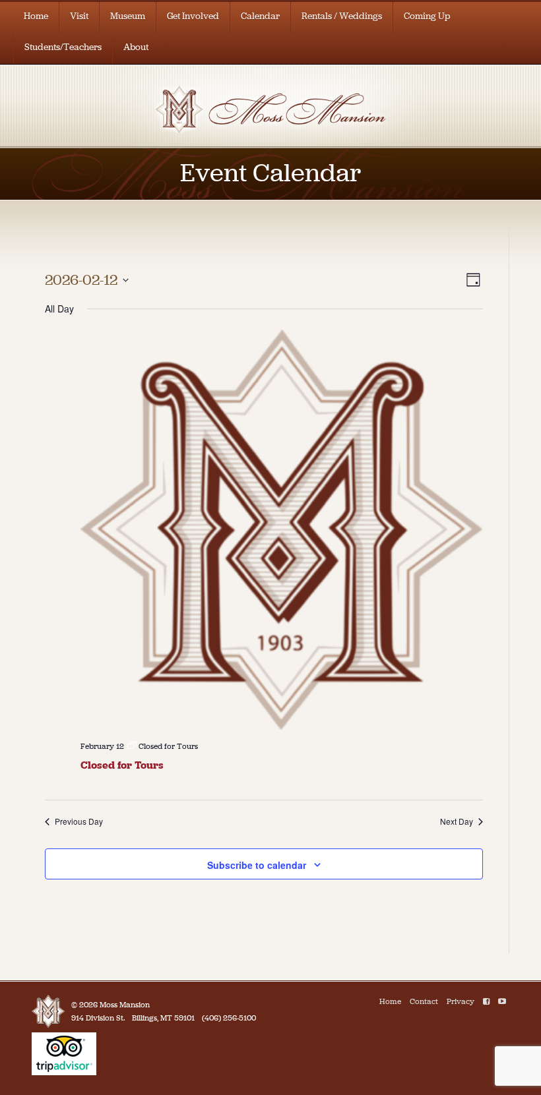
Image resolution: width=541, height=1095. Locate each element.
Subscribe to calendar (256, 865)
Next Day (456, 821)
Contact (424, 1001)
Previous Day (79, 821)
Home (36, 16)
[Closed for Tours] (281, 530)
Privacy (460, 1001)
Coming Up (427, 16)
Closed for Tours (122, 765)
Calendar (260, 16)
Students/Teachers (63, 47)
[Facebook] (486, 1001)
